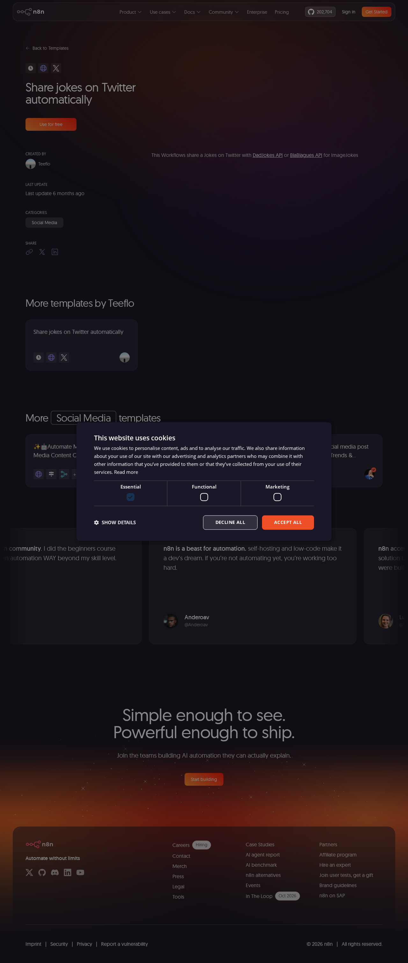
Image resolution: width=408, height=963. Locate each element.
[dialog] (204, 481)
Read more (126, 472)
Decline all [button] (230, 522)
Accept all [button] (288, 522)
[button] (115, 522)
